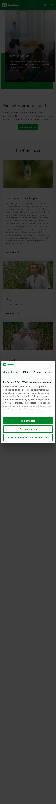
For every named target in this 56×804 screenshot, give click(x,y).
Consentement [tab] (10, 372)
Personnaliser (26, 429)
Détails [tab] (25, 372)
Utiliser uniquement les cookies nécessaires (28, 437)
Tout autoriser (28, 421)
